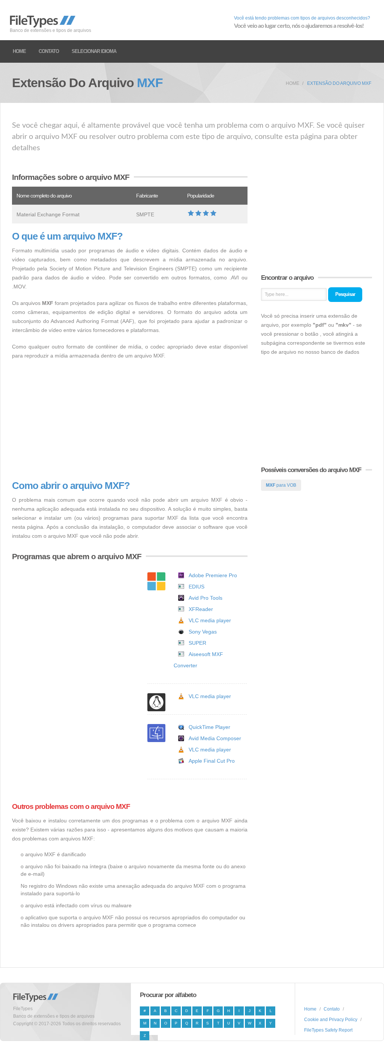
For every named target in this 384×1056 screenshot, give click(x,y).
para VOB (281, 485)
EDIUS (196, 587)
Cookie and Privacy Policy (330, 1019)
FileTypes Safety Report (328, 1030)
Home (19, 51)
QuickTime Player (209, 727)
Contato (49, 51)
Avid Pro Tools (205, 598)
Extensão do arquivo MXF (339, 83)
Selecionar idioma (94, 51)
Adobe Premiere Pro (213, 575)
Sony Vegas (203, 632)
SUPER (197, 643)
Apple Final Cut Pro (212, 761)
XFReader (201, 609)
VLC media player (210, 620)
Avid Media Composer (215, 738)
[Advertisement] (130, 420)
